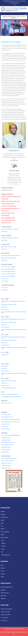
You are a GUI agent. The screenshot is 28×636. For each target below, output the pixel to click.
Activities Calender (5, 428)
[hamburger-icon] (25, 14)
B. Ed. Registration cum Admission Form (10, 419)
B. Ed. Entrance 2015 (6, 414)
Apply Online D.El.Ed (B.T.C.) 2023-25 (9, 238)
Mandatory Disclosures (6, 190)
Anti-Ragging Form (5, 437)
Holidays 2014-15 (5, 452)
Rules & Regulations (6, 465)
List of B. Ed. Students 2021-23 (8, 273)
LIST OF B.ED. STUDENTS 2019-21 (8, 206)
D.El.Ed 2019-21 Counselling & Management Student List (13, 302)
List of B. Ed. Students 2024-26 (8, 266)
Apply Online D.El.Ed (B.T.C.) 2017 (8, 340)
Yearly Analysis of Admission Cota (9, 458)
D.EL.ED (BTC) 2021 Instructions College (10, 255)
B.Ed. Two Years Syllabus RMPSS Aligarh (10, 435)
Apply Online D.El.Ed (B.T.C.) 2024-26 (9, 229)
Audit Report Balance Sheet (7, 213)
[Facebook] (13, 5)
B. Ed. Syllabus (4, 426)
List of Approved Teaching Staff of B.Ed (10, 208)
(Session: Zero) (4, 354)
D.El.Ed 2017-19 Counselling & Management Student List (13, 337)
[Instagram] (16, 5)
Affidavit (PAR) (4, 199)
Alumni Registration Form (7, 442)
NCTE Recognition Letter (7, 417)
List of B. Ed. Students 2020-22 (8, 276)
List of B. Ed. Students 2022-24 (8, 271)
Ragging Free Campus (6, 468)
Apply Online (4, 366)
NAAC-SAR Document (6, 403)
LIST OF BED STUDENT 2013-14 (8, 220)
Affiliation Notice (5, 424)
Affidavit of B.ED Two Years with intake (10, 201)
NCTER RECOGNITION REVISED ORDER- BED (11, 396)
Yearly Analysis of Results (7, 460)
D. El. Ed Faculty (5, 210)
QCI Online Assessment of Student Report (11, 196)
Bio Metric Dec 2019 (5, 222)
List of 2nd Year (5, 281)
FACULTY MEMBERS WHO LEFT (8, 218)
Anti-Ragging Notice (6, 440)
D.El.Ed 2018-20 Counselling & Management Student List (13, 319)
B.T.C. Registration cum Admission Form (10, 421)
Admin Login (4, 231)
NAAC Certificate (5, 215)
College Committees (6, 447)
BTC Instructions (5, 309)
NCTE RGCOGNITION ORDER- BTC (9, 387)
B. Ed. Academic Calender (7, 444)
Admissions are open (6, 463)
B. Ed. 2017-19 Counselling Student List (10, 394)
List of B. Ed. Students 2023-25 (8, 269)
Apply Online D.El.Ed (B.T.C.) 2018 (8, 322)
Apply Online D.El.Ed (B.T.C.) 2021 (8, 258)
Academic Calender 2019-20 (7, 203)
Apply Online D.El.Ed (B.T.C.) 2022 (8, 246)
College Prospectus (5, 449)
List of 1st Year (4, 278)
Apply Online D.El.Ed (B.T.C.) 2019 (8, 304)
